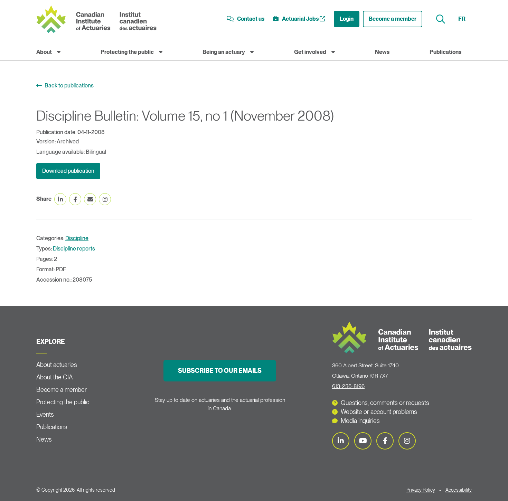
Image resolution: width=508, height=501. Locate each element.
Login (347, 19)
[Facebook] (385, 441)
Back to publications (69, 85)
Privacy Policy (420, 490)
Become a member (392, 19)
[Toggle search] (441, 19)
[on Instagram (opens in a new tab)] (105, 199)
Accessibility (458, 490)
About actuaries (56, 364)
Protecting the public (127, 52)
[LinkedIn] (340, 441)
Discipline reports (74, 248)
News (382, 52)
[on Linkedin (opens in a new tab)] (60, 199)
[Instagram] (407, 441)
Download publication (68, 171)
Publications (445, 52)
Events (45, 414)
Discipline (76, 238)
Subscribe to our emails (220, 370)
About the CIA (54, 377)
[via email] (90, 199)
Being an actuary (224, 52)
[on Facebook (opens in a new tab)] (75, 199)
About (44, 52)
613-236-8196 (348, 386)
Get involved (310, 52)
